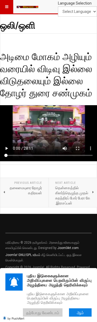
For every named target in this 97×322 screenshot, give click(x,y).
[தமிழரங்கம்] (27, 6)
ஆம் (80, 312)
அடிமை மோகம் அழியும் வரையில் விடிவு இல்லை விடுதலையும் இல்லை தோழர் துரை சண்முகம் (46, 74)
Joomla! (11, 255)
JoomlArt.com (68, 248)
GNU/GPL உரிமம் (29, 255)
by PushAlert (16, 318)
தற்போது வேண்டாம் (42, 312)
